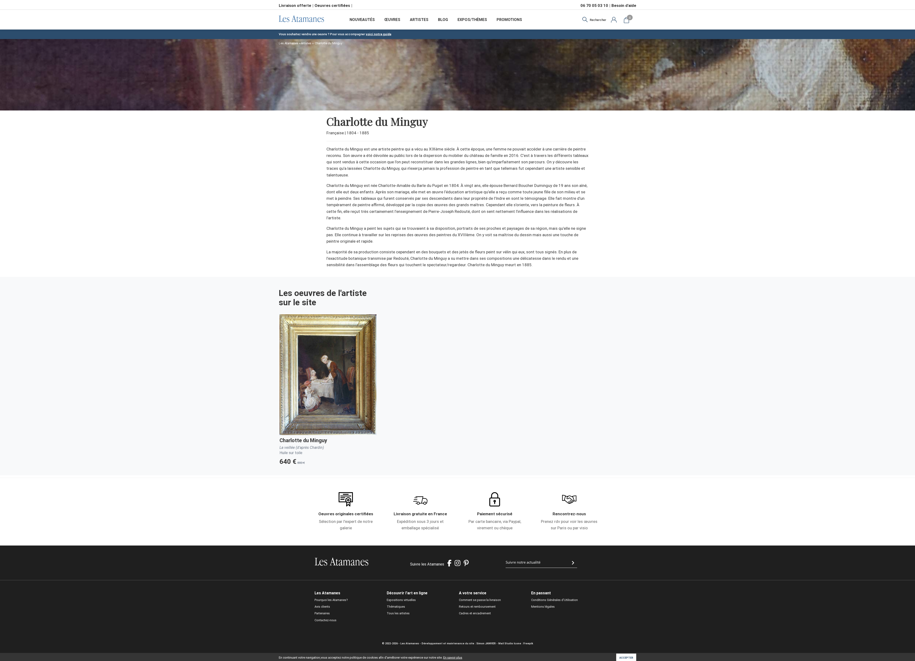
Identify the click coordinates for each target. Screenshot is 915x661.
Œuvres (392, 19)
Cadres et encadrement (475, 613)
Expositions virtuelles (401, 600)
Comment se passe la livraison (480, 600)
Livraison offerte (295, 5)
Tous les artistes (398, 613)
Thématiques (396, 606)
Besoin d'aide (623, 5)
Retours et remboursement (477, 606)
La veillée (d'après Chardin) (302, 447)
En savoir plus (452, 657)
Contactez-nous (325, 620)
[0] (626, 20)
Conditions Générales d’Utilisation (554, 600)
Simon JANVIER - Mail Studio (494, 643)
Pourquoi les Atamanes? (331, 600)
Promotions (509, 19)
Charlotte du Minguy (303, 440)
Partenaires (322, 613)
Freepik (528, 643)
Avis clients (322, 606)
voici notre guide (378, 34)
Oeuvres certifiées (332, 5)
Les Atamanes (288, 43)
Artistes (419, 19)
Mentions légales (543, 606)
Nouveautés (362, 19)
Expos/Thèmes (472, 19)
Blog (443, 19)
